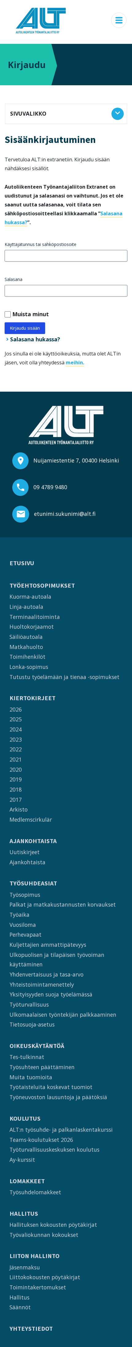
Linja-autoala (26, 606)
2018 (16, 789)
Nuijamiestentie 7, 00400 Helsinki (76, 460)
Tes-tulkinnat (27, 1057)
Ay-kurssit (22, 1159)
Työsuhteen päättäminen (42, 1067)
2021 (16, 759)
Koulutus (25, 1118)
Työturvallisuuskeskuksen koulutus (54, 1149)
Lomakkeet (27, 1181)
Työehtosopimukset (42, 585)
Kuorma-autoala (30, 596)
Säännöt (20, 1307)
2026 (16, 709)
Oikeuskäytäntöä (37, 1046)
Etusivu (22, 563)
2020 (16, 769)
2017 (16, 799)
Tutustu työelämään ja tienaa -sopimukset (64, 677)
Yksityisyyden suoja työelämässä (51, 994)
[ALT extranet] (40, 20)
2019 (16, 779)
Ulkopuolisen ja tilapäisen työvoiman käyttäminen (57, 959)
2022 (16, 749)
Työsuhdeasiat (33, 883)
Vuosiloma (23, 924)
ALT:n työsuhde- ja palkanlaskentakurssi (61, 1129)
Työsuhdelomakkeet (35, 1192)
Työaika (19, 914)
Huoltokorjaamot (32, 626)
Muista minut (30, 314)
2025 (16, 719)
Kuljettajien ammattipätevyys (48, 944)
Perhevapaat (25, 934)
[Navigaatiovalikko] (118, 20)
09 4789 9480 (50, 487)
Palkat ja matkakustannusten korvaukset (63, 904)
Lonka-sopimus (29, 666)
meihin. (75, 362)
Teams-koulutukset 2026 (41, 1139)
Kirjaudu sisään (25, 328)
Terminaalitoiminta (35, 616)
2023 (16, 739)
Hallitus (24, 1214)
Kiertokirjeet (33, 698)
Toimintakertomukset (38, 1287)
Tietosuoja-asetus (32, 1024)
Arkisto (19, 809)
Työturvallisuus (29, 1004)
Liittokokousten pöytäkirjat (45, 1277)
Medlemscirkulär (31, 819)
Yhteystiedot (31, 1329)
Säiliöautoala (26, 636)
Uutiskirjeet (25, 852)
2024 (16, 729)
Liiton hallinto (35, 1256)
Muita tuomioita (31, 1077)
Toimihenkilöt (27, 656)
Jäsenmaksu (25, 1267)
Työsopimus (25, 894)
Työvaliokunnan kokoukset (44, 1234)
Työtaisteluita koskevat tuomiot (51, 1087)
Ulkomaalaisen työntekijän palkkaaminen (63, 1014)
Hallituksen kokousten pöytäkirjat (53, 1224)
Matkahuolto (26, 646)
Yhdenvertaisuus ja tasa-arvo (46, 974)
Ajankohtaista (33, 841)
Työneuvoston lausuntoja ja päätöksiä (58, 1097)
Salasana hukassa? (35, 339)
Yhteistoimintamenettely (42, 984)
